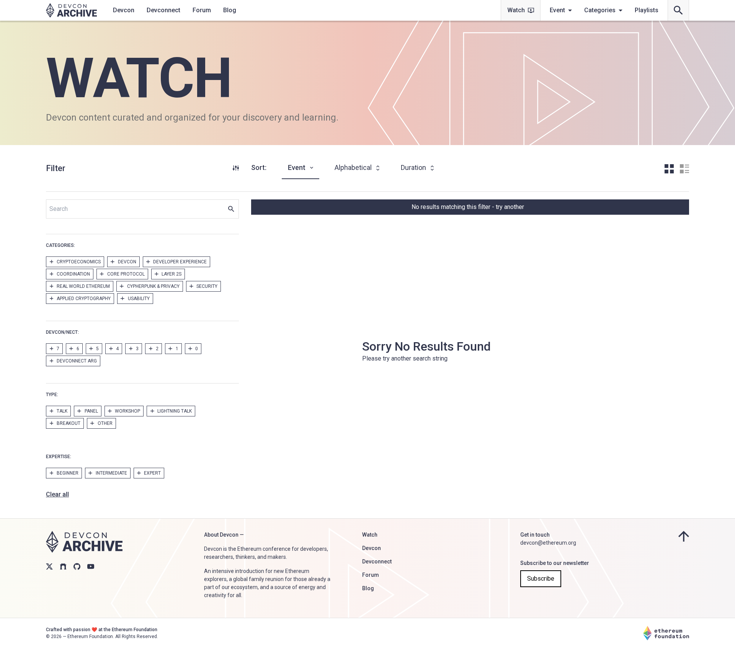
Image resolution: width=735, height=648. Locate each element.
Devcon (123, 10)
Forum (202, 10)
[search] (678, 10)
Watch (516, 10)
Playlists (646, 10)
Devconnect (163, 10)
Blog (229, 10)
